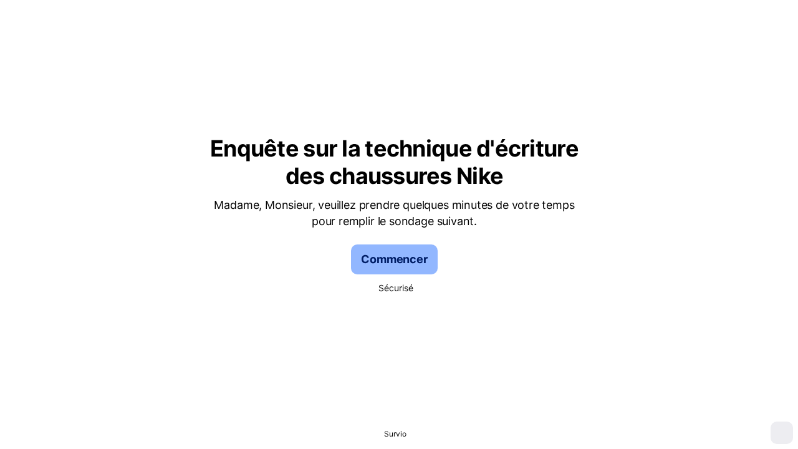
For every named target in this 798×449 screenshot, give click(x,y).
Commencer (394, 259)
